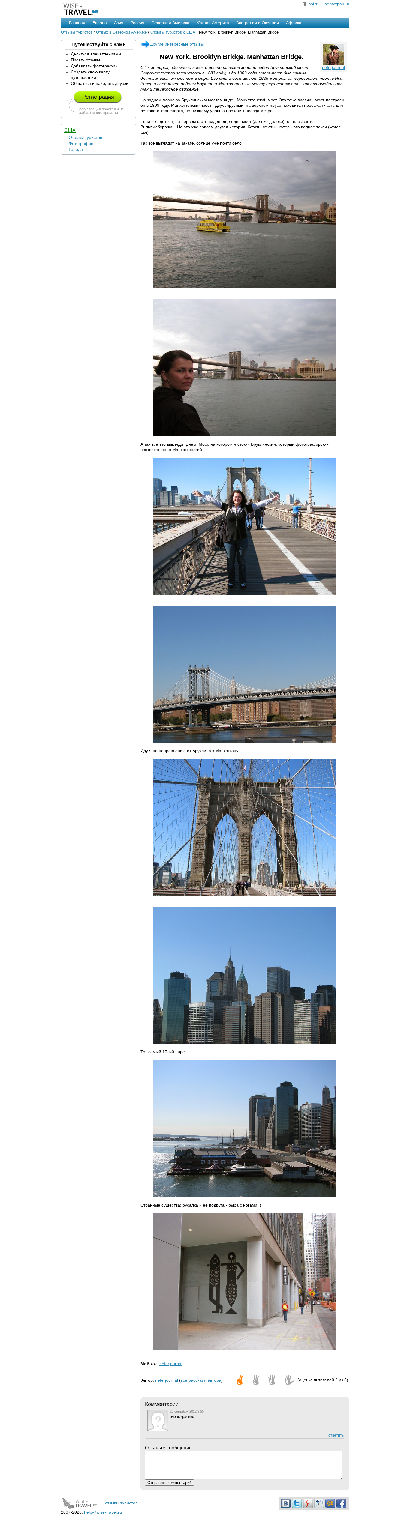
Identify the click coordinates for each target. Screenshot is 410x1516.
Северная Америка (170, 22)
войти (314, 3)
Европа (99, 22)
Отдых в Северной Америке (121, 32)
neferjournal (333, 67)
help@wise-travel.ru (103, 1512)
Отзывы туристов (76, 32)
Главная (77, 22)
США (70, 130)
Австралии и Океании (257, 22)
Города (76, 149)
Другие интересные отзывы (177, 44)
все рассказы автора (201, 1380)
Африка (293, 22)
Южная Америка (213, 22)
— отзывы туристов (117, 1502)
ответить (336, 1435)
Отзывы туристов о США (172, 32)
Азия (118, 22)
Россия (137, 22)
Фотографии (81, 143)
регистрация (336, 3)
